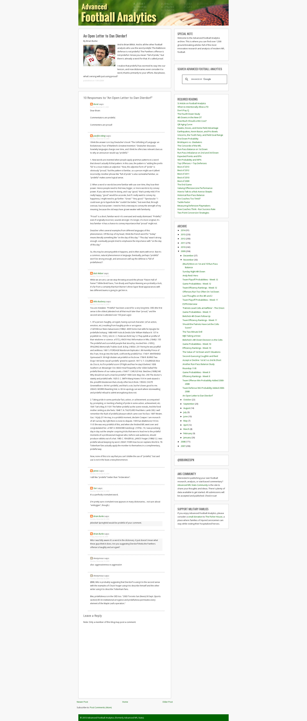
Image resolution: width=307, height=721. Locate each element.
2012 (183, 238)
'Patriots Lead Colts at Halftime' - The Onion (203, 308)
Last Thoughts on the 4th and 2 (197, 295)
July (185, 412)
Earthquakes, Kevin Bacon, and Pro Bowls (197, 131)
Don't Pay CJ (183, 110)
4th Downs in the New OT (189, 117)
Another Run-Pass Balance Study (199, 364)
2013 (183, 234)
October (187, 399)
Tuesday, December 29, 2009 (99, 579)
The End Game (184, 184)
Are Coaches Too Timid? (189, 198)
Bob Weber (98, 273)
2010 (183, 247)
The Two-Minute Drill (192, 331)
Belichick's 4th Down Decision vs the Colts (203, 339)
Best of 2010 (183, 177)
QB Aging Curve (184, 124)
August (187, 408)
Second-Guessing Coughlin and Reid (200, 356)
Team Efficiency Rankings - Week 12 (200, 287)
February (188, 433)
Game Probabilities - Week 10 (197, 344)
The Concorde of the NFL (189, 145)
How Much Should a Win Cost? (192, 120)
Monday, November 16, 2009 (99, 561)
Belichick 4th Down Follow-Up (196, 316)
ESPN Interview (190, 304)
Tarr (95, 488)
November (188, 259)
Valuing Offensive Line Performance (195, 188)
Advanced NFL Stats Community (192, 485)
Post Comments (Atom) (101, 707)
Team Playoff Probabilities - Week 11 (200, 299)
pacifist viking (99, 135)
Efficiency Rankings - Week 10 (197, 348)
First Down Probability (187, 138)
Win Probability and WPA (189, 159)
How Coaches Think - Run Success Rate (196, 209)
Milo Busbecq (99, 301)
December (188, 255)
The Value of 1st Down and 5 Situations (201, 352)
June (185, 416)
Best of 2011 (183, 173)
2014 (183, 230)
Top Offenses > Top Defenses (192, 163)
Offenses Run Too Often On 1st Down (201, 291)
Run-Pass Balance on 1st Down (192, 149)
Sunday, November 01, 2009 (99, 107)
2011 (183, 242)
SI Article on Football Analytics (191, 103)
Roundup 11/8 (189, 368)
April (185, 424)
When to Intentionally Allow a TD (193, 106)
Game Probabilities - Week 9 (196, 372)
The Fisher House (213, 516)
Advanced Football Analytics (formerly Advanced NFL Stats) (115, 717)
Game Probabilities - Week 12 (197, 283)
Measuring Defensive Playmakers (193, 205)
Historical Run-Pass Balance (191, 195)
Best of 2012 (183, 170)
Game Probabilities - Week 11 (197, 312)
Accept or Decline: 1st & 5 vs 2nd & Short (202, 360)
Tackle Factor (183, 202)
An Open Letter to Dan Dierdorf (105, 36)
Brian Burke (98, 516)
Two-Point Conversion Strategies (193, 212)
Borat (95, 104)
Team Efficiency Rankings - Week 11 (200, 320)
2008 (183, 441)
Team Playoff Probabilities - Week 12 (200, 279)
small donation (195, 516)
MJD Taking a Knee (192, 335)
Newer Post (82, 701)
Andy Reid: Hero (190, 275)
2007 (183, 446)
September (189, 403)
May (185, 420)
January (187, 437)
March (186, 429)
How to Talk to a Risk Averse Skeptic (194, 191)
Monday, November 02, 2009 (99, 139)
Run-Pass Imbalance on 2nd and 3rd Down (198, 152)
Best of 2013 (183, 166)
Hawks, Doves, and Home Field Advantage (197, 127)
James (96, 470)
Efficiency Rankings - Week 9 (196, 376)
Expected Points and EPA (189, 156)
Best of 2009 (183, 181)
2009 (183, 251)
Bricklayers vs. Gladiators (189, 142)
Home (125, 701)
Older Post (167, 701)
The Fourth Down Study (188, 113)
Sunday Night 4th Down (194, 271)
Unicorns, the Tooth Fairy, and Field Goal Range (200, 135)
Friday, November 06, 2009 (99, 537)
